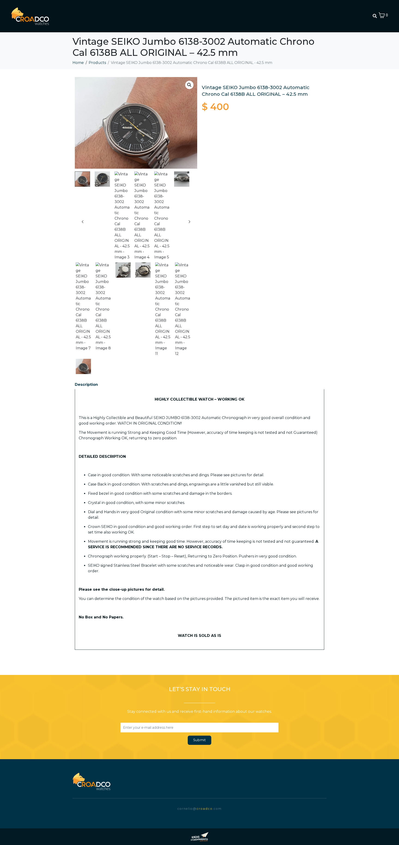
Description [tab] (86, 384)
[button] (189, 85)
